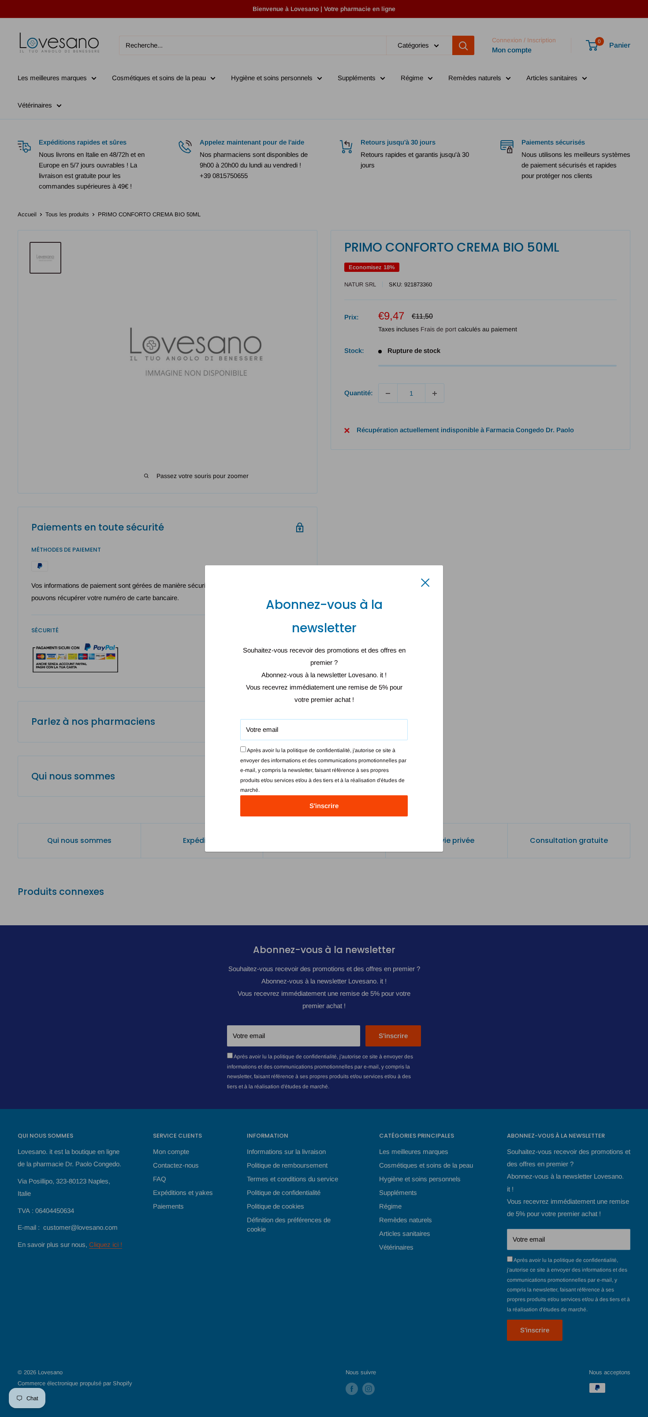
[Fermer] (425, 582)
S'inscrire (324, 805)
